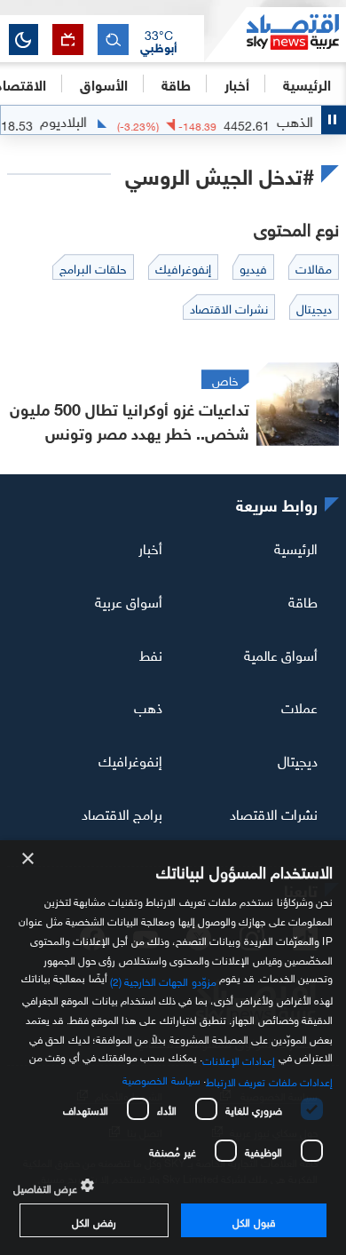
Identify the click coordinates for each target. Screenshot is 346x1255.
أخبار (150, 547)
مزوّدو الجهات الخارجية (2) (163, 979)
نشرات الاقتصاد (274, 812)
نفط (150, 652)
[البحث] (113, 39)
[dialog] (173, 1047)
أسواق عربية (128, 600)
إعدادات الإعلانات (238, 1059)
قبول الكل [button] (253, 1220)
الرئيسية (307, 83)
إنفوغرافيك (130, 759)
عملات (299, 706)
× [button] (28, 859)
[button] (158, 40)
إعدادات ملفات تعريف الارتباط (269, 1080)
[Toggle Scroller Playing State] (333, 120)
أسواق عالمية (281, 652)
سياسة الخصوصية (161, 1078)
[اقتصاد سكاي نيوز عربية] (275, 34)
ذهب (148, 706)
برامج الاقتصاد (122, 812)
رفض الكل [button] (93, 1220)
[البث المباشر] (67, 39)
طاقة (303, 600)
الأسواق (104, 83)
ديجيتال (298, 759)
